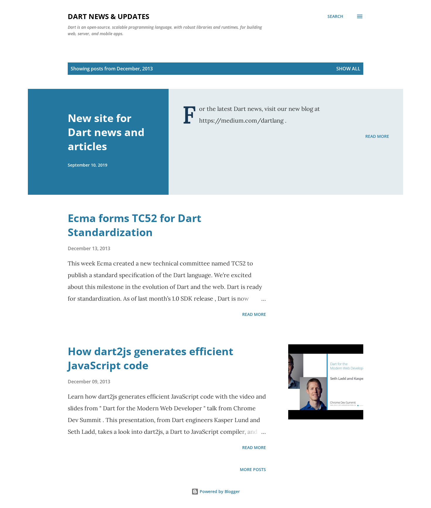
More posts (253, 469)
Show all (348, 68)
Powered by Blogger (219, 491)
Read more (377, 136)
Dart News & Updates (108, 16)
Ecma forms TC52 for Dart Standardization (134, 225)
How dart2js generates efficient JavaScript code (150, 358)
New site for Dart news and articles (106, 132)
